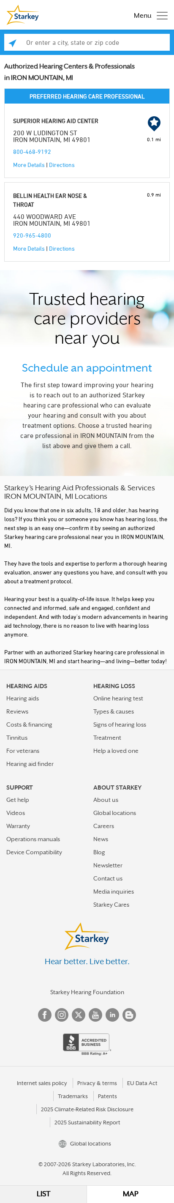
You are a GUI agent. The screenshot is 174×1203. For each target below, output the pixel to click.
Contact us (107, 878)
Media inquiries (113, 891)
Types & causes (113, 711)
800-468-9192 (32, 151)
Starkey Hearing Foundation (87, 992)
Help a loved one (116, 750)
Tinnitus (16, 737)
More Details (29, 164)
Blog (99, 852)
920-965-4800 (32, 235)
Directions (62, 164)
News (100, 839)
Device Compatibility (34, 852)
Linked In (112, 1015)
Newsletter (107, 865)
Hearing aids (22, 698)
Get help (17, 799)
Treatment (107, 737)
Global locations (114, 812)
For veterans (22, 750)
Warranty (18, 826)
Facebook (45, 1015)
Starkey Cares (111, 904)
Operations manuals (33, 839)
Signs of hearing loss (119, 724)
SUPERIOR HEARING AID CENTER (55, 120)
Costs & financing (29, 724)
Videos (15, 812)
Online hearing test (118, 698)
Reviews (17, 711)
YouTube (95, 1015)
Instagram (61, 1015)
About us (105, 799)
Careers (103, 826)
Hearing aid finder (30, 763)
